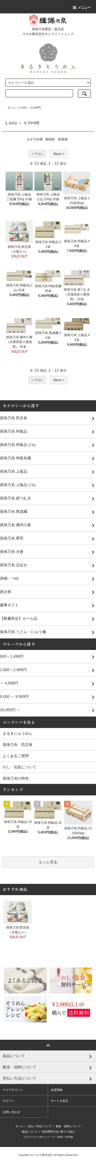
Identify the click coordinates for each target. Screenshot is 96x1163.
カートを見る (59, 1100)
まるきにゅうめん (18, 733)
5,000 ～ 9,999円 (30, 107)
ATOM (69, 1136)
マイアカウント (13, 1089)
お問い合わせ (11, 1112)
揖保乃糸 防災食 (18, 744)
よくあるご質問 (16, 756)
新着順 (63, 139)
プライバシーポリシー (36, 1136)
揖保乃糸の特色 (16, 778)
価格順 (50, 139)
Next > (58, 154)
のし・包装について (19, 767)
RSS (60, 1136)
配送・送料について (68, 1126)
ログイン (8, 1100)
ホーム (11, 107)
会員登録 (56, 1089)
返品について (30, 1131)
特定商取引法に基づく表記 (58, 1131)
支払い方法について (40, 1126)
